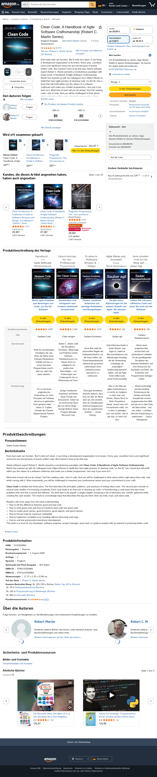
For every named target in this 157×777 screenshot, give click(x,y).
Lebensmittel (123, 12)
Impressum (68, 768)
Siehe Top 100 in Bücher (67, 584)
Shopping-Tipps (82, 12)
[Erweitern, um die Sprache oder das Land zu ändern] (105, 5)
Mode (95, 12)
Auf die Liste (117, 157)
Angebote (66, 12)
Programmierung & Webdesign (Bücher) (35, 591)
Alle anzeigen (26, 99)
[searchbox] (59, 4)
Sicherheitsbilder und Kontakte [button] (17, 663)
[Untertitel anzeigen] (70, 683)
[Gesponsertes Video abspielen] (111, 695)
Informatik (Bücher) (25, 595)
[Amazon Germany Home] (50, 760)
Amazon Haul (18, 12)
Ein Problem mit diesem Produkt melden (63, 104)
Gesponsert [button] (7, 675)
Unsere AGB (35, 768)
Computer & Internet (19, 19)
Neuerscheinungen (49, 12)
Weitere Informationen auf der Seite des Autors (57, 637)
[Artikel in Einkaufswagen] (152, 4)
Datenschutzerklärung (52, 768)
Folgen (29, 107)
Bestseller (32, 12)
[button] (5, 12)
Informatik (56, 19)
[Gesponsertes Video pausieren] (70, 702)
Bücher (6, 19)
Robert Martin (73, 41)
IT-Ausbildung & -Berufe (40, 19)
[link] (36, 145)
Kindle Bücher (139, 12)
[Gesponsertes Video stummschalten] (70, 708)
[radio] (118, 30)
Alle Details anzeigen (51, 127)
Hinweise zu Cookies (83, 768)
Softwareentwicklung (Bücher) (29, 587)
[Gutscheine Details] (113, 12)
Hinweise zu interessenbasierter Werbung (112, 768)
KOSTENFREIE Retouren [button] (121, 69)
